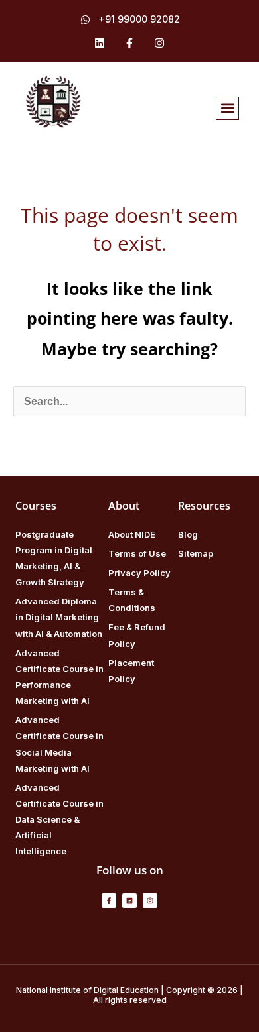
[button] (227, 108)
